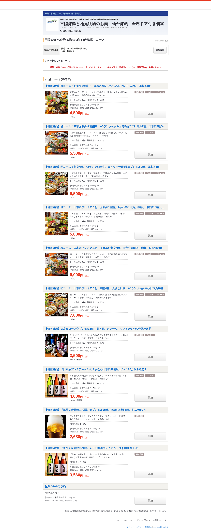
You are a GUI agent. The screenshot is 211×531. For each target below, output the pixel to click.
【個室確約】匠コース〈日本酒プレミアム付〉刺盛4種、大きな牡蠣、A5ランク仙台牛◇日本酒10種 (104, 288)
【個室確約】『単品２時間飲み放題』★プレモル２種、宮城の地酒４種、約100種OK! (95, 409)
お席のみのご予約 (55, 486)
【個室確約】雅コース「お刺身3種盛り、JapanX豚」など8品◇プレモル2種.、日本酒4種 (98, 86)
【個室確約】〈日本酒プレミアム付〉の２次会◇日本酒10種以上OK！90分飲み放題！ (96, 369)
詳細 (150, 114)
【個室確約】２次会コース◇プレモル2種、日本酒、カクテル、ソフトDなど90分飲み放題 (98, 328)
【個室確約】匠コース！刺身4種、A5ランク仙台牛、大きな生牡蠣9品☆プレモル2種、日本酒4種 (102, 166)
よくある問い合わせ (160, 527)
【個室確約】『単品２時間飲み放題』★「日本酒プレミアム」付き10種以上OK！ (93, 448)
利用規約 (148, 527)
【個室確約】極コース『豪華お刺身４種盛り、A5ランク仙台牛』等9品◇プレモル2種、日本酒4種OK (105, 126)
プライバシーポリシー (135, 527)
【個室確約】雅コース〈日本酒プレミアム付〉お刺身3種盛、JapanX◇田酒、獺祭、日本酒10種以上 (104, 207)
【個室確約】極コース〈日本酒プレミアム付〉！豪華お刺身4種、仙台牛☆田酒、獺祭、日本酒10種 (104, 247)
